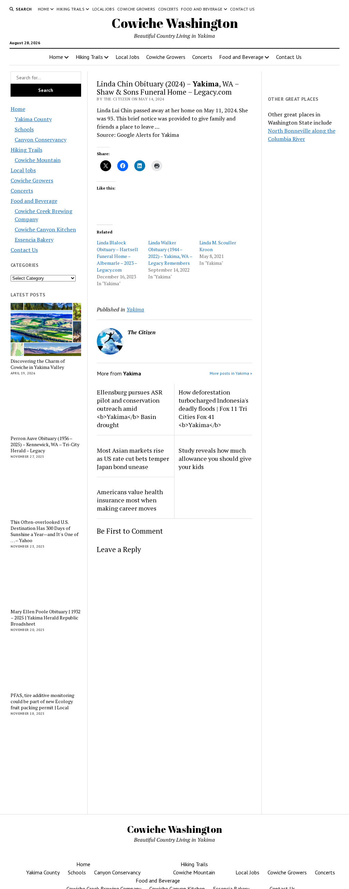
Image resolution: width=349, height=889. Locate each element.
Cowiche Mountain (38, 160)
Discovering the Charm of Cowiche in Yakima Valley (38, 364)
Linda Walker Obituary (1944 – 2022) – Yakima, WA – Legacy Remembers (170, 252)
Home (43, 9)
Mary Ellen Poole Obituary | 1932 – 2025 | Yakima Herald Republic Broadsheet (45, 618)
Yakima (135, 309)
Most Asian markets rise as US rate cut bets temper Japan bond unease (133, 458)
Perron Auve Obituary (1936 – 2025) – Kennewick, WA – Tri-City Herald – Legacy (45, 444)
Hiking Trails (71, 9)
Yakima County (33, 119)
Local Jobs (103, 9)
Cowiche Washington (174, 23)
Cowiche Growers (136, 9)
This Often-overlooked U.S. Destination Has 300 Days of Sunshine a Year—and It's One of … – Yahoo (44, 531)
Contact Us (242, 9)
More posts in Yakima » (231, 373)
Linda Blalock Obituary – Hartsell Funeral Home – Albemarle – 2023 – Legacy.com (117, 256)
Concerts (168, 9)
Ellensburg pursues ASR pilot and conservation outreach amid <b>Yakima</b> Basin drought (130, 408)
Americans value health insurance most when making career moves (130, 500)
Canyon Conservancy (40, 139)
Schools (24, 129)
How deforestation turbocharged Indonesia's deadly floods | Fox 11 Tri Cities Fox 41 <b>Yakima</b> (213, 408)
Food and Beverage (201, 9)
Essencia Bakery (34, 239)
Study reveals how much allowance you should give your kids (215, 458)
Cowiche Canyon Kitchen (45, 229)
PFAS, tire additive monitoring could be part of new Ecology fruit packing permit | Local (42, 701)
